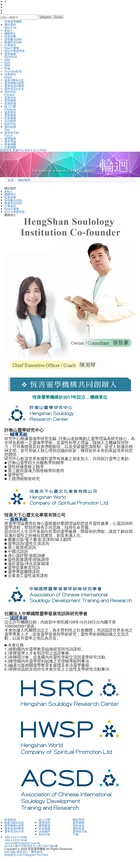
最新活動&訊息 (14, 80)
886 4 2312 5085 (36, 150)
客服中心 (18, 150)
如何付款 (10, 124)
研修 (7, 68)
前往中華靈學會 (14, 51)
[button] (10, 164)
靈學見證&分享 (14, 89)
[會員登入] (4, 4)
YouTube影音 (13, 71)
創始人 (8, 30)
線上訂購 (44, 819)
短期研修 (10, 103)
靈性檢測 (78, 828)
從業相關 (10, 147)
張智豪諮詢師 (13, 39)
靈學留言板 (80, 831)
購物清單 (6, 150)
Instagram (29, 855)
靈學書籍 (10, 115)
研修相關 (10, 144)
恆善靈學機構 (13, 21)
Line (19, 855)
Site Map (10, 852)
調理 (7, 65)
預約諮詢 (78, 825)
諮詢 (7, 62)
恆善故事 (10, 36)
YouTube (42, 855)
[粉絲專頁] (4, 10)
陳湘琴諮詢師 (13, 42)
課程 (7, 59)
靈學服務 (10, 100)
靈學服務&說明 (14, 83)
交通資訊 (10, 45)
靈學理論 (10, 141)
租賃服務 (10, 118)
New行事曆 (11, 48)
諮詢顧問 (10, 121)
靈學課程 (10, 112)
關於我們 (78, 819)
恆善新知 (10, 819)
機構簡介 (10, 33)
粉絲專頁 (10, 855)
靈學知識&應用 (14, 86)
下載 (76, 834)
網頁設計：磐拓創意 (30, 852)
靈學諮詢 (10, 97)
